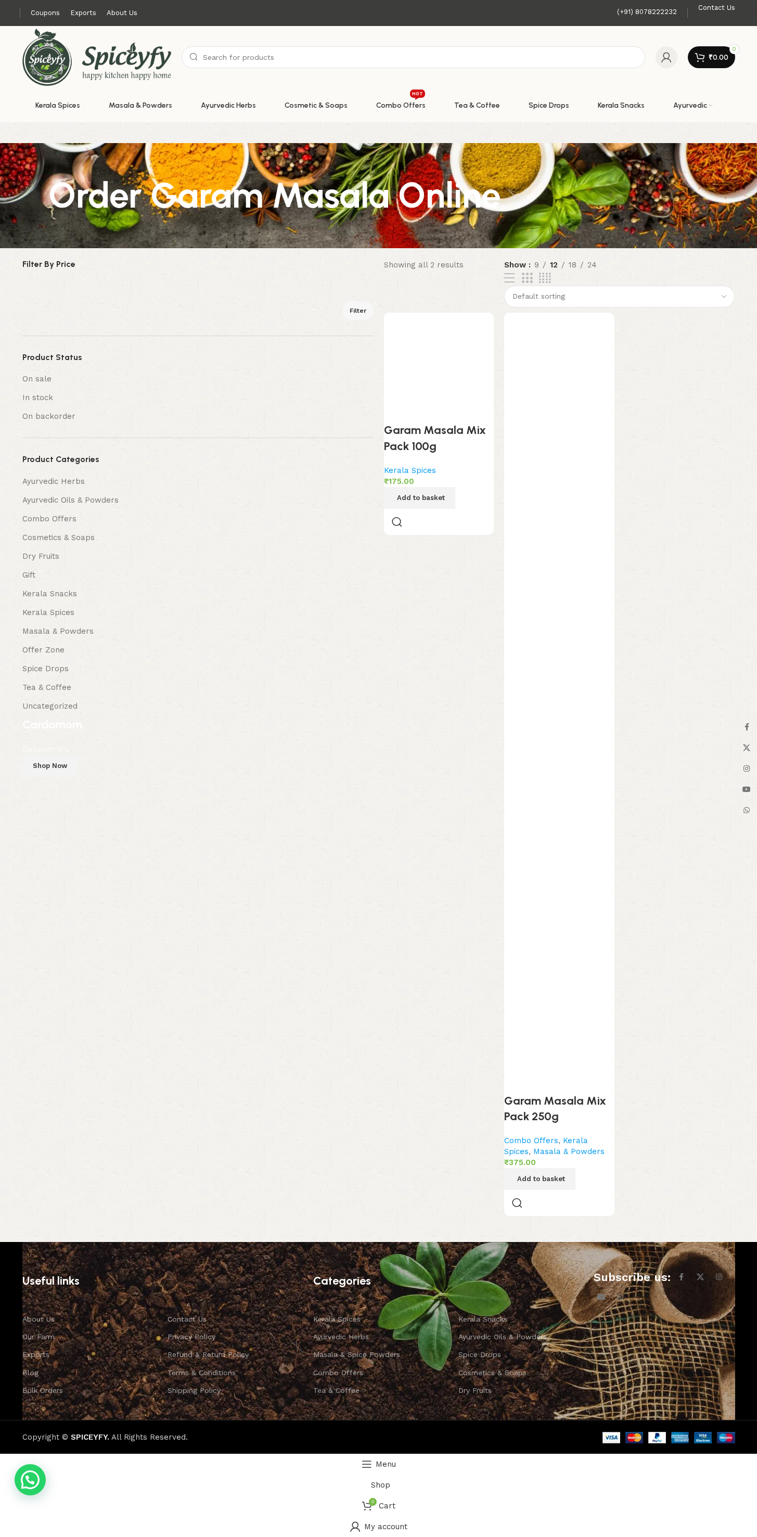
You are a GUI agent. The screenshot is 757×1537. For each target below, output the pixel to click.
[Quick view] (397, 522)
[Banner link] (198, 920)
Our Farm (38, 1337)
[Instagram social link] (719, 1277)
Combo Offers (49, 518)
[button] (419, 498)
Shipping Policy (194, 1390)
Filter (358, 310)
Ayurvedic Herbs (53, 481)
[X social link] (700, 1277)
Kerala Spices (48, 612)
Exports (35, 1354)
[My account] (666, 57)
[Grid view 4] (545, 278)
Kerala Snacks (49, 593)
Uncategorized (50, 706)
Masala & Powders (58, 631)
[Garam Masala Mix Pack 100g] (439, 368)
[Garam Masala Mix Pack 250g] (559, 703)
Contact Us (187, 1319)
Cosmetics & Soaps (58, 537)
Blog (30, 1372)
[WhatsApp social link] (620, 1297)
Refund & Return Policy (208, 1354)
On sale (37, 378)
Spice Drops (45, 668)
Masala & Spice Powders (356, 1354)
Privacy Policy (191, 1337)
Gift (28, 575)
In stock (37, 397)
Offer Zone (43, 650)
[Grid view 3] (527, 278)
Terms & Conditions (202, 1372)
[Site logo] (97, 56)
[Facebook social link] (681, 1277)
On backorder (48, 416)
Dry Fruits (40, 556)
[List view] (509, 278)
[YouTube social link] (601, 1297)
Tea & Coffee (46, 687)
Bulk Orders (42, 1390)
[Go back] (35, 195)
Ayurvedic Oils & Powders (70, 500)
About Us (38, 1319)
